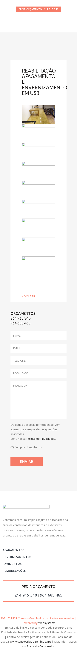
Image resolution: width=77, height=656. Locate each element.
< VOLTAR (28, 296)
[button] (7, 648)
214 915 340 (20, 318)
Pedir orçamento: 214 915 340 (38, 9)
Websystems (47, 623)
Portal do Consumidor (41, 646)
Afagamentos (13, 550)
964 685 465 (20, 323)
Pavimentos (12, 564)
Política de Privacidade (40, 438)
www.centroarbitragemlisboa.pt (30, 641)
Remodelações (14, 570)
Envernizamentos (17, 557)
